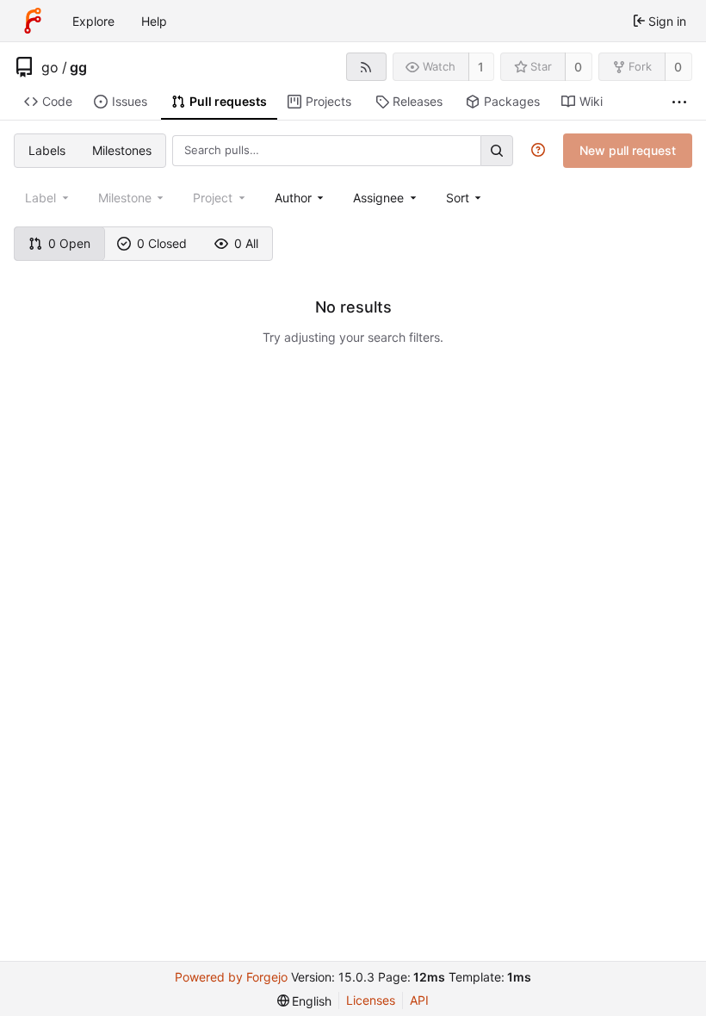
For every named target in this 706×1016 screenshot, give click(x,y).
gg (78, 67)
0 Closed (162, 243)
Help (154, 21)
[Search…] (496, 150)
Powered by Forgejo (231, 977)
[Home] (33, 20)
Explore (93, 21)
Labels (46, 150)
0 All (246, 243)
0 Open (69, 243)
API (419, 1000)
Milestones (122, 150)
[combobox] (300, 197)
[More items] (679, 102)
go (50, 67)
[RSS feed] (366, 67)
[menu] (465, 197)
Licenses (370, 1000)
